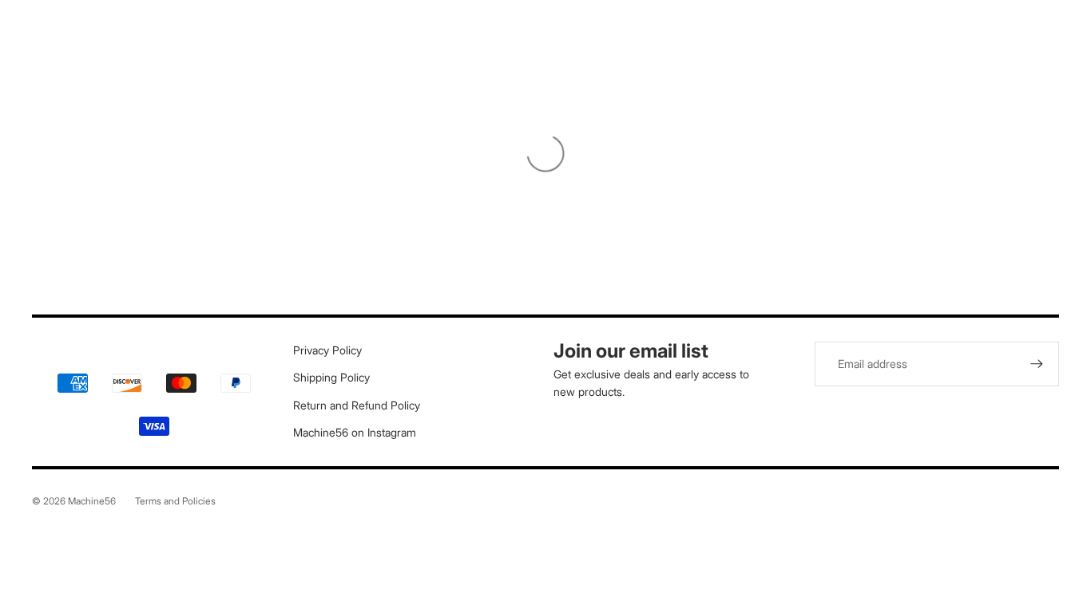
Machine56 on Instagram (354, 432)
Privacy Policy (327, 350)
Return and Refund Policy (356, 405)
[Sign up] (1037, 364)
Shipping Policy (331, 377)
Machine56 (92, 501)
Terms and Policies (175, 501)
